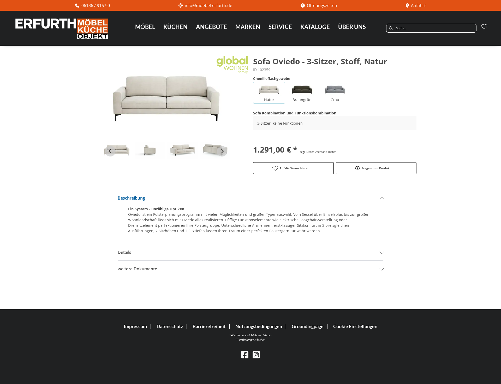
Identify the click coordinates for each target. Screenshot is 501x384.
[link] (145, 26)
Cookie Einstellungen (355, 326)
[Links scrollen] (110, 151)
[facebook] (244, 355)
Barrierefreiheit (209, 326)
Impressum (135, 326)
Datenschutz (170, 326)
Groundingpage (308, 326)
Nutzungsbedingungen (258, 326)
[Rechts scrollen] (222, 151)
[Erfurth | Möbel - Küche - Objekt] (62, 28)
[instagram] (256, 355)
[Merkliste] (484, 26)
